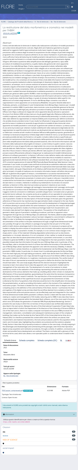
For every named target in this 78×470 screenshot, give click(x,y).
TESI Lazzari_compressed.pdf (12, 390)
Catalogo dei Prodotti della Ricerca (20, 22)
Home (20, 5)
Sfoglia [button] (20, 9)
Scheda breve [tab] (10, 340)
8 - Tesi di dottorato (42, 22)
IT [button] (72, 3)
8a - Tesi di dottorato (58, 22)
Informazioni (9, 414)
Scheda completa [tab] (26, 340)
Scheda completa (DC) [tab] (47, 340)
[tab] (61, 340)
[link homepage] (8, 6)
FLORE (3, 22)
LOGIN (73, 11)
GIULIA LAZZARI (10, 33)
